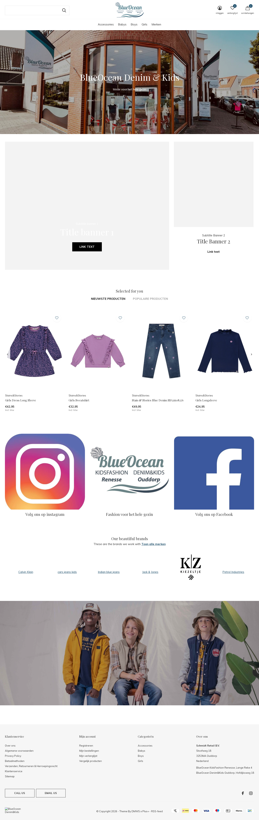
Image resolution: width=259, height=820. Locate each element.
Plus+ (145, 811)
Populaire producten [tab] (150, 299)
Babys (122, 24)
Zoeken (64, 10)
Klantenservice (13, 771)
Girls (144, 24)
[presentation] (7, 354)
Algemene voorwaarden (19, 750)
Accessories (106, 24)
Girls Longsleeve (206, 400)
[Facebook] (243, 793)
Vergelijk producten (90, 760)
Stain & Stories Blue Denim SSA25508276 (158, 400)
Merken (156, 24)
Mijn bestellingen (89, 750)
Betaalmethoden (14, 760)
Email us (51, 793)
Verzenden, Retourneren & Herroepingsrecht (31, 766)
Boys (134, 24)
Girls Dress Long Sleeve (20, 400)
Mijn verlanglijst (88, 755)
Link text (87, 247)
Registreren (86, 745)
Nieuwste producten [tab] (108, 299)
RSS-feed (157, 811)
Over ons (10, 745)
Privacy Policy (13, 755)
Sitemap (10, 776)
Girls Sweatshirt (79, 400)
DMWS (136, 811)
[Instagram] (251, 793)
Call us (19, 793)
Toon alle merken (153, 544)
